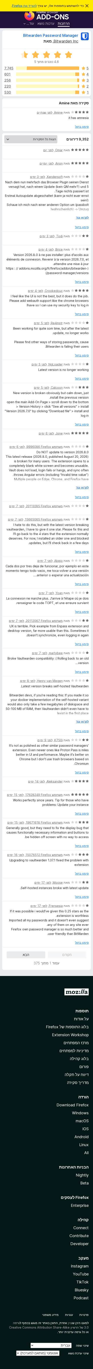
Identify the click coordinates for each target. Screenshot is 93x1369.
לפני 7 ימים (16, 506)
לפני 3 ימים (37, 177)
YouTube (81, 1274)
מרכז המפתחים (76, 1043)
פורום (84, 1066)
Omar (59, 150)
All (86, 1152)
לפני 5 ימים (41, 323)
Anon (59, 163)
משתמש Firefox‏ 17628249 (44, 795)
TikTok (82, 1282)
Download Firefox (72, 1105)
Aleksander (54, 781)
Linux (84, 1144)
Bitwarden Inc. (65, 41)
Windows (80, 1113)
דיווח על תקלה (77, 1074)
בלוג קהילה (79, 1058)
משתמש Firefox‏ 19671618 (44, 822)
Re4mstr (57, 323)
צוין (70, 1323)
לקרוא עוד (82, 217)
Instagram (80, 1266)
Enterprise (80, 1205)
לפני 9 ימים (45, 740)
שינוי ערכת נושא (78, 1353)
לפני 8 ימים (27, 681)
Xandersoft (55, 177)
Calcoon (57, 387)
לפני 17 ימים (42, 882)
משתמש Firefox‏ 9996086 (44, 447)
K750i (58, 740)
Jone (59, 433)
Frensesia (56, 906)
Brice (59, 249)
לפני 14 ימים (36, 781)
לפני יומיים (47, 163)
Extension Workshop (70, 1035)
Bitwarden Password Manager (50, 35)
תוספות (82, 1011)
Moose (58, 882)
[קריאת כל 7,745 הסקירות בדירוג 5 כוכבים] (47, 68)
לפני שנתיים (44, 112)
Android (81, 1137)
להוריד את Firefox (24, 6)
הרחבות (64, 23)
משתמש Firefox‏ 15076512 (44, 855)
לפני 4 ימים (46, 249)
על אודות (81, 1019)
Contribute (79, 1235)
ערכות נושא (45, 23)
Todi (59, 236)
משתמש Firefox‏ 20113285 (44, 506)
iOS (85, 1129)
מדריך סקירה (78, 1082)
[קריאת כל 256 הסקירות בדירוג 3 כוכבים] (47, 80)
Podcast (81, 1298)
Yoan (59, 593)
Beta (84, 1183)
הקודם (67, 955)
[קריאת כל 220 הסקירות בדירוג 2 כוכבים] (47, 86)
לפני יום (48, 150)
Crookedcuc (54, 291)
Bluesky (82, 1290)
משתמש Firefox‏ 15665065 (44, 519)
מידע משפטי (50, 1315)
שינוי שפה (82, 1345)
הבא (26, 955)
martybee (56, 653)
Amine (58, 112)
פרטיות (84, 1315)
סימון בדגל (82, 126)
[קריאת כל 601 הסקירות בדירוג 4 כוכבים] (47, 74)
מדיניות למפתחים (74, 1050)
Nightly (82, 1175)
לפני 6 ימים (46, 433)
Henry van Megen (50, 681)
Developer (79, 1243)
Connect (81, 1228)
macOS (82, 1121)
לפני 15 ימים (15, 795)
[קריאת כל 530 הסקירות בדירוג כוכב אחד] (47, 92)
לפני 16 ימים (15, 855)
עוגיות (69, 1315)
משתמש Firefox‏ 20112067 (44, 621)
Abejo (58, 561)
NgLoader (55, 364)
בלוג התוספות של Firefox (67, 1027)
